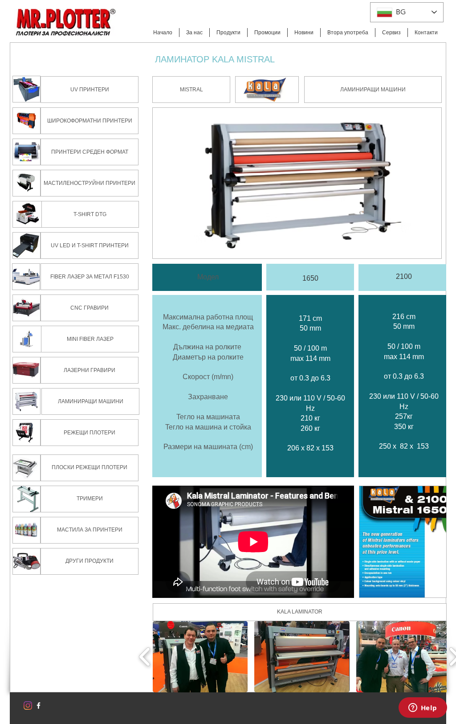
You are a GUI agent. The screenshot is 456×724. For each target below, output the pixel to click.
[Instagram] (28, 705)
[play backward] (145, 656)
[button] (191, 89)
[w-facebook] (38, 705)
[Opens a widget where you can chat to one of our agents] (422, 708)
